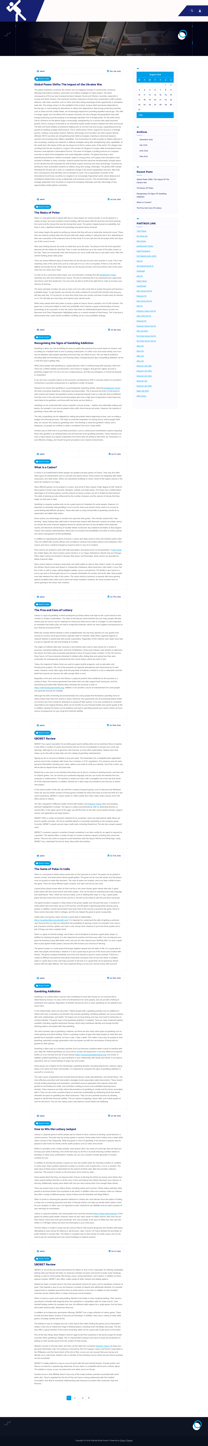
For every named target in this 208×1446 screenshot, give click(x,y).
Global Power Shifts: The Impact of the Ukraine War (68, 84)
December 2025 (146, 139)
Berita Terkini (44, 78)
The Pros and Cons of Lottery (53, 610)
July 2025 (143, 145)
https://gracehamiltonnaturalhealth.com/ (51, 920)
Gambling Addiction (47, 991)
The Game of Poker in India (52, 869)
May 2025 (144, 156)
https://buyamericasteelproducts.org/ (91, 1054)
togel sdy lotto (143, 391)
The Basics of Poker (47, 212)
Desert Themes (126, 1440)
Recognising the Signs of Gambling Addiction (63, 343)
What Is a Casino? (45, 467)
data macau (141, 396)
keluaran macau (102, 1346)
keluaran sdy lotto (144, 386)
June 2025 (144, 150)
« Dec (140, 115)
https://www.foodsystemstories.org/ (49, 687)
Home (102, 37)
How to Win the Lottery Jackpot (55, 1129)
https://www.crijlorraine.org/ (105, 1213)
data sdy (140, 346)
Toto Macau (141, 231)
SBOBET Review (44, 738)
